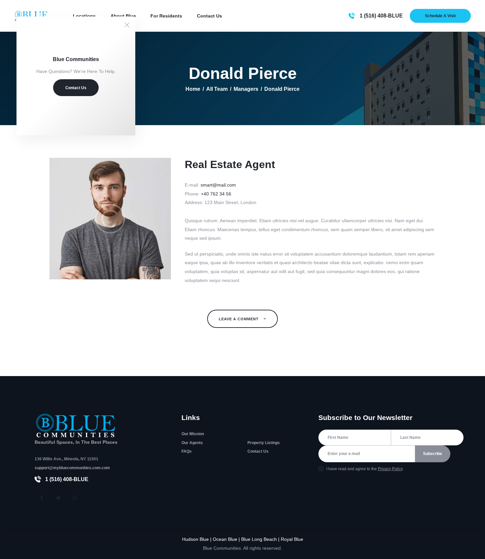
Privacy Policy (390, 469)
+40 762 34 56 (216, 193)
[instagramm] (74, 498)
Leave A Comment (239, 319)
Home (192, 89)
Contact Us (75, 88)
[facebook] (41, 498)
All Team (217, 89)
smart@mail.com (218, 185)
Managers (246, 89)
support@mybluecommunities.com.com (72, 468)
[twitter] (58, 498)
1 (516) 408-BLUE (66, 479)
